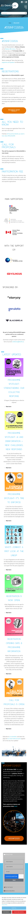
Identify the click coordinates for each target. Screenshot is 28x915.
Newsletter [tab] (8, 854)
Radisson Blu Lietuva (10, 49)
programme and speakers (8, 62)
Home (10, 23)
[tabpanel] (14, 871)
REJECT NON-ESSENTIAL (19, 912)
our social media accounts (14, 738)
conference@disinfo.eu (18, 342)
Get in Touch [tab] (9, 887)
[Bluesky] (24, 2)
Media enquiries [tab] (10, 891)
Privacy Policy (4, 904)
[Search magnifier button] (25, 13)
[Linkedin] (22, 1)
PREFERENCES (6, 912)
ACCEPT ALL (14, 908)
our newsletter (12, 736)
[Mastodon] (26, 1)
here (15, 806)
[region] (14, 905)
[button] (5, 821)
